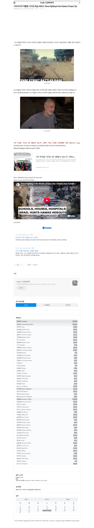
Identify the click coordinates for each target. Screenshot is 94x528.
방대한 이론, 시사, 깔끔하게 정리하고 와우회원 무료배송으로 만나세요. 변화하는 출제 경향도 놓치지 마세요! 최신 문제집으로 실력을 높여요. (47, 254)
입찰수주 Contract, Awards (47, 334)
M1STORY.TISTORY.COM (36, 520)
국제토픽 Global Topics (47, 427)
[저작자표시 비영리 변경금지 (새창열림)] (35, 265)
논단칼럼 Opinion (47, 368)
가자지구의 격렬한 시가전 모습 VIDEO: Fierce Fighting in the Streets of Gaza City (45, 6)
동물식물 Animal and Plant (47, 443)
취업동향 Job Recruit (47, 412)
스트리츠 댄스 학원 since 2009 (27, 237)
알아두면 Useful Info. (47, 448)
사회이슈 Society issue (47, 407)
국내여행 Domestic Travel (47, 422)
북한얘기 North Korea (47, 458)
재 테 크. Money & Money (47, 409)
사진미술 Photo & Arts (47, 432)
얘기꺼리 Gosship (47, 456)
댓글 (15, 273)
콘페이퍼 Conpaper (47, 321)
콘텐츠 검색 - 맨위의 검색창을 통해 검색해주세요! (28, 489)
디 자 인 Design (47, 345)
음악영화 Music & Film (47, 417)
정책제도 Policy (47, 327)
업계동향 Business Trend (47, 342)
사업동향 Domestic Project (47, 332)
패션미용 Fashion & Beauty (47, 430)
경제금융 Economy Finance (47, 401)
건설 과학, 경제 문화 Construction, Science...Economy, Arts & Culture (36, 284)
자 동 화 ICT (47, 363)
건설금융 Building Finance (47, 358)
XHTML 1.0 (47, 520)
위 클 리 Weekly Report (47, 394)
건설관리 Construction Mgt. (47, 360)
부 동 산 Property (47, 404)
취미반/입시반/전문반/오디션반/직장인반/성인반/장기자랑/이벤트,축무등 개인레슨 (41, 240)
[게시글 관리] (23, 264)
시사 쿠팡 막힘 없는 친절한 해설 (27, 251)
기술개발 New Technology (47, 355)
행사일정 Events (47, 383)
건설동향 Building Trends (47, 337)
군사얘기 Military (47, 450)
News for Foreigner (47, 386)
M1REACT (20, 520)
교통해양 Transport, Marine (47, 347)
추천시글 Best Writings (47, 435)
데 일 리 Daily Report (47, 391)
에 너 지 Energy (47, 340)
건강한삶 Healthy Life (47, 414)
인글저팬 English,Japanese (47, 376)
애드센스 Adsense (47, 461)
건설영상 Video (47, 370)
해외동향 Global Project (47, 329)
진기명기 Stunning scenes (47, 453)
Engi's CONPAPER (47, 3)
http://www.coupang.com (23, 248)
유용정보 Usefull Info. (47, 378)
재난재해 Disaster (47, 352)
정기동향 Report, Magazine (47, 389)
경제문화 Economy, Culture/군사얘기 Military (24, 8)
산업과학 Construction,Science (47, 324)
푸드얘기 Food (47, 440)
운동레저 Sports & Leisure (47, 425)
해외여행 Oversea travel (47, 419)
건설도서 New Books (47, 381)
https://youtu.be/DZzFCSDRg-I (24, 180)
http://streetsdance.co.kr (23, 234)
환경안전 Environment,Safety (47, 350)
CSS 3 (54, 520)
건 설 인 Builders (47, 365)
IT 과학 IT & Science (47, 373)
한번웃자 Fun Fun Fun (47, 445)
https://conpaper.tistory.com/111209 (27, 148)
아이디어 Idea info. (47, 438)
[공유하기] (20, 264)
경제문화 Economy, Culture (47, 399)
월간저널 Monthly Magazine (47, 396)
